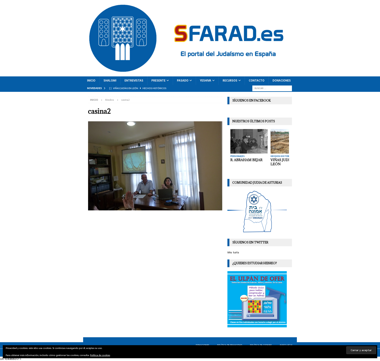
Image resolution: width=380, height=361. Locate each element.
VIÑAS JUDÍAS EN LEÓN (285, 162)
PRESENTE (158, 80)
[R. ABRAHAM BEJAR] (249, 141)
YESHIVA (205, 80)
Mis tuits (233, 252)
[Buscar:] (272, 88)
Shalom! (110, 80)
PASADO (182, 80)
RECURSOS (230, 80)
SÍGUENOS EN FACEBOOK (251, 100)
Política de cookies (100, 355)
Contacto (256, 80)
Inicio (91, 80)
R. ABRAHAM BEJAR (246, 160)
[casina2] (155, 208)
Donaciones (282, 80)
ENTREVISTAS (133, 80)
